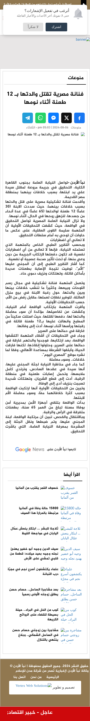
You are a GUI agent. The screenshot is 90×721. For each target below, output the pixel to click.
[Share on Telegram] (27, 118)
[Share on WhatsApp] (40, 118)
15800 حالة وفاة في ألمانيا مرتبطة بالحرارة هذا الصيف (38, 511)
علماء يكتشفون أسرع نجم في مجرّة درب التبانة (33, 572)
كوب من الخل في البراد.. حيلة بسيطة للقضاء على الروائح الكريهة (36, 614)
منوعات (76, 78)
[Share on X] (66, 118)
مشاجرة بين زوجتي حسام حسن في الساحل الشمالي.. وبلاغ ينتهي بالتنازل (35, 635)
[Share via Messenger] (53, 118)
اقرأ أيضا (72, 475)
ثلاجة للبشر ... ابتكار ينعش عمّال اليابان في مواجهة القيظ (34, 531)
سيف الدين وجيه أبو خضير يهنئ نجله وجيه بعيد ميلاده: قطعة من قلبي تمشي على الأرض (34, 553)
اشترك (56, 27)
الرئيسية (52, 677)
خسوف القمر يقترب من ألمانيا (37, 488)
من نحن (36, 677)
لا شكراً (33, 27)
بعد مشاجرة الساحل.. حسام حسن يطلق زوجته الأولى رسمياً (33, 592)
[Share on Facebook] (79, 118)
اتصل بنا (19, 677)
